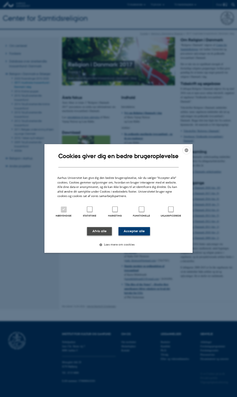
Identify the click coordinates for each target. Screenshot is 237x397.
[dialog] (118, 198)
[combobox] (186, 150)
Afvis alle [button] (99, 231)
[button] (118, 245)
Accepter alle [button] (134, 231)
